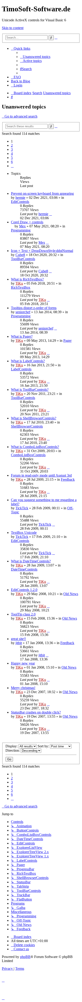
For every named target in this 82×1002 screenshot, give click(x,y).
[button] (12, 166)
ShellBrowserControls (27, 426)
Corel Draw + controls (27, 222)
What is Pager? (22, 336)
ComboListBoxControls (28, 455)
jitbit (18, 643)
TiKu (19, 283)
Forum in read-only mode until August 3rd (41, 475)
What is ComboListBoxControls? (35, 447)
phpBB (25, 957)
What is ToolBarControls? (30, 389)
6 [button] (12, 162)
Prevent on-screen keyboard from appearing (42, 193)
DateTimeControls (24, 569)
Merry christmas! (23, 688)
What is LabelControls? (28, 361)
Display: (11, 746)
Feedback (68, 479)
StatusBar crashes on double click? (36, 712)
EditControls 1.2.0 (24, 590)
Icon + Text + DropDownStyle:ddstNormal (42, 251)
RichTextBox (20, 287)
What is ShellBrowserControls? (33, 418)
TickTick (21, 508)
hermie (20, 197)
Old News (70, 594)
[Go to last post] (50, 214)
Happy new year (23, 663)
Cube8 (20, 255)
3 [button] (12, 149)
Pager (67, 340)
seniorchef (22, 312)
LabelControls (21, 369)
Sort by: (44, 746)
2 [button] (12, 145)
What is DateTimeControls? (31, 561)
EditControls (20, 202)
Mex (22, 226)
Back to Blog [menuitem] (20, 81)
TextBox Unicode (24, 532)
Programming (21, 230)
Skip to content (12, 28)
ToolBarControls (23, 259)
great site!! (18, 639)
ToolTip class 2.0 (23, 614)
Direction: (13, 750)
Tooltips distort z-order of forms (33, 308)
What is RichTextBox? (27, 279)
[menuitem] (35, 57)
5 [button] (12, 158)
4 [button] (12, 153)
